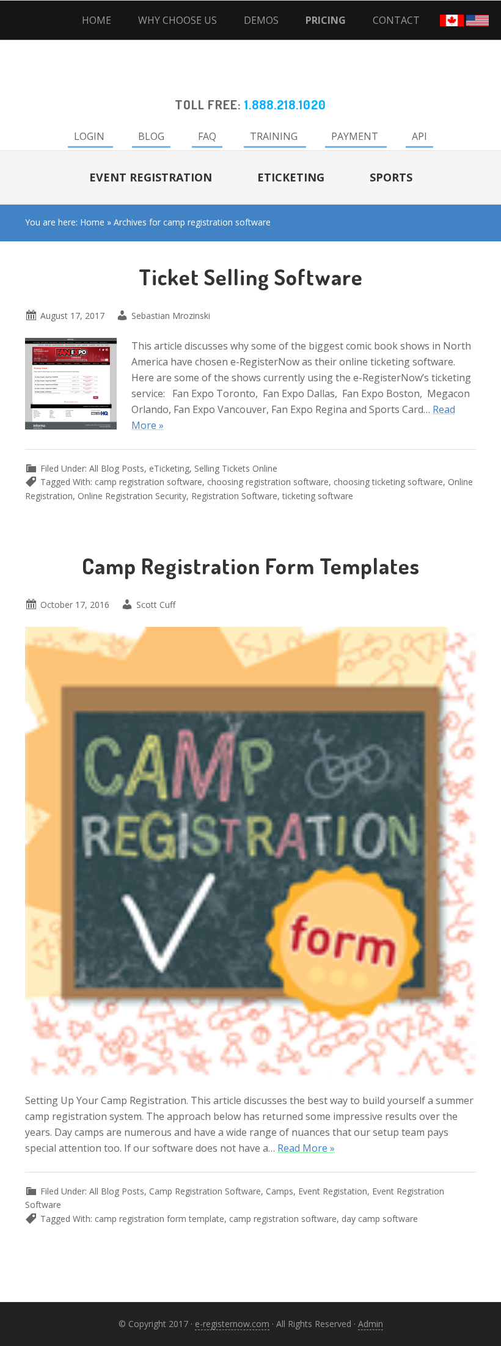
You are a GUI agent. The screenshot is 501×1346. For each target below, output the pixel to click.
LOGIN (89, 136)
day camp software (380, 1218)
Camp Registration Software (205, 1191)
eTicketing (169, 468)
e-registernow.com (232, 1324)
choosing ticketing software (388, 482)
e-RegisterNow (250, 77)
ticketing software (317, 496)
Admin (370, 1324)
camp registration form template (159, 1218)
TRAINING (274, 136)
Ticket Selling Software (251, 277)
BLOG (151, 136)
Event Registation (332, 1191)
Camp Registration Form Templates (251, 566)
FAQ (207, 136)
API (419, 136)
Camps (279, 1191)
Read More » (306, 1148)
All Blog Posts (116, 468)
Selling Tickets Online (235, 468)
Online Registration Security (132, 496)
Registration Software (234, 496)
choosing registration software (268, 482)
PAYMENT (354, 136)
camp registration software (148, 482)
